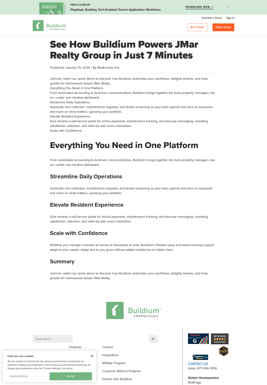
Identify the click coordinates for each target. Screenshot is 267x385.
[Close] (92, 356)
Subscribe (153, 339)
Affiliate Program (114, 363)
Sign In (230, 17)
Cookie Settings (18, 376)
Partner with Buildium (117, 379)
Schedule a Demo (212, 17)
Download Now (198, 7)
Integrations (110, 355)
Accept (70, 376)
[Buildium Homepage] (50, 26)
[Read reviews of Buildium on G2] (198, 339)
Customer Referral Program (121, 371)
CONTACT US (198, 364)
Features (75, 347)
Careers (107, 347)
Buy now (197, 27)
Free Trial (223, 27)
